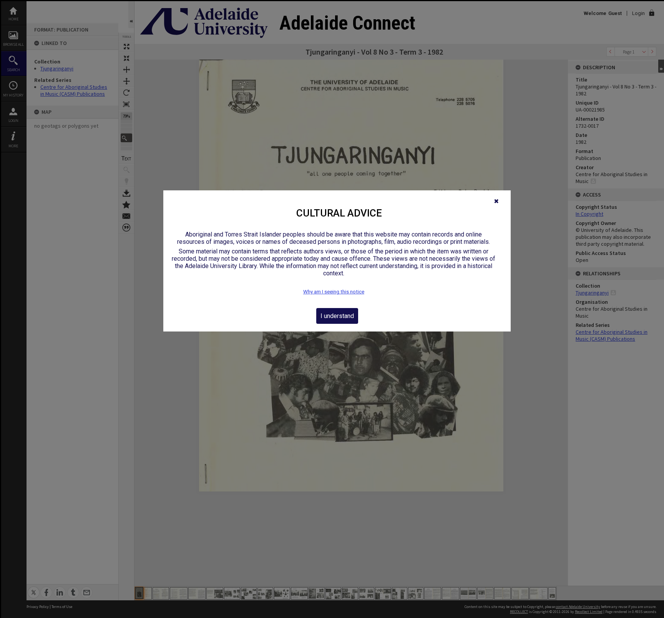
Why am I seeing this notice (333, 292)
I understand (337, 316)
